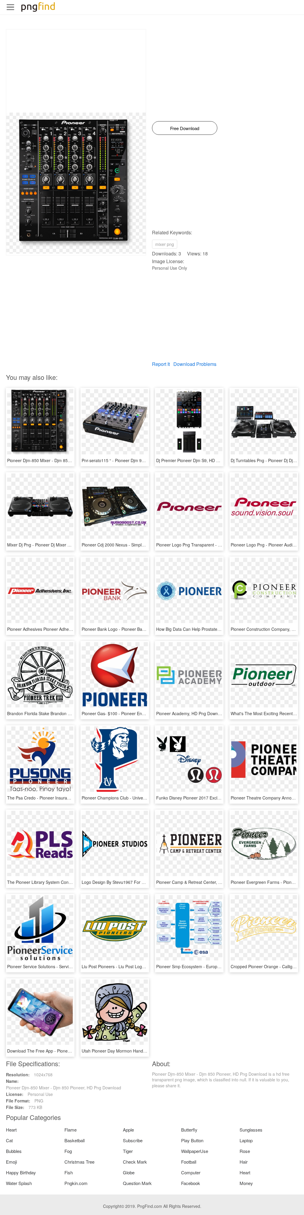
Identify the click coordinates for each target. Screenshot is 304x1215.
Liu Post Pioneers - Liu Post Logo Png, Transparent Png (134, 966)
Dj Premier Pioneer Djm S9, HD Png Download (199, 460)
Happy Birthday (21, 1172)
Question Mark (137, 1183)
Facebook (190, 1183)
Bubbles (14, 1151)
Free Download (184, 128)
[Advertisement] (76, 71)
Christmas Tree (79, 1162)
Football (188, 1162)
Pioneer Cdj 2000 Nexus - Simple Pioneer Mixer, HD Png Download (145, 545)
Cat (9, 1140)
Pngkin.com (76, 1183)
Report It (161, 364)
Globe (128, 1172)
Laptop (246, 1140)
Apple (128, 1129)
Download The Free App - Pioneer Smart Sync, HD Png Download (69, 1051)
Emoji (11, 1162)
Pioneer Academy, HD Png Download (191, 713)
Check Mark (135, 1162)
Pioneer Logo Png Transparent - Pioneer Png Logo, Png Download (218, 545)
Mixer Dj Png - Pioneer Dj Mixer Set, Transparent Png (57, 545)
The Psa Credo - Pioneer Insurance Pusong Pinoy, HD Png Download (72, 798)
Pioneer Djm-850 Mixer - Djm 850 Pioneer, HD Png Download (64, 460)
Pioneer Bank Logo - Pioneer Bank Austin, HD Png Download (139, 629)
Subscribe (132, 1140)
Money (246, 1183)
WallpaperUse (194, 1151)
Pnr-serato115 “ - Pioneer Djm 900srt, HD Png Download (135, 460)
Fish (68, 1172)
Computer (190, 1172)
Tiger (128, 1151)
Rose (245, 1151)
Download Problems (194, 364)
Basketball (74, 1140)
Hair (244, 1162)
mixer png (164, 244)
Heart (11, 1129)
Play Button (192, 1140)
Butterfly (189, 1129)
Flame (70, 1129)
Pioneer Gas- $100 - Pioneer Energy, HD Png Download (134, 713)
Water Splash (19, 1183)
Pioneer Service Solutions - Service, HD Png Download (58, 966)
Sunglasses (251, 1129)
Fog (68, 1151)
